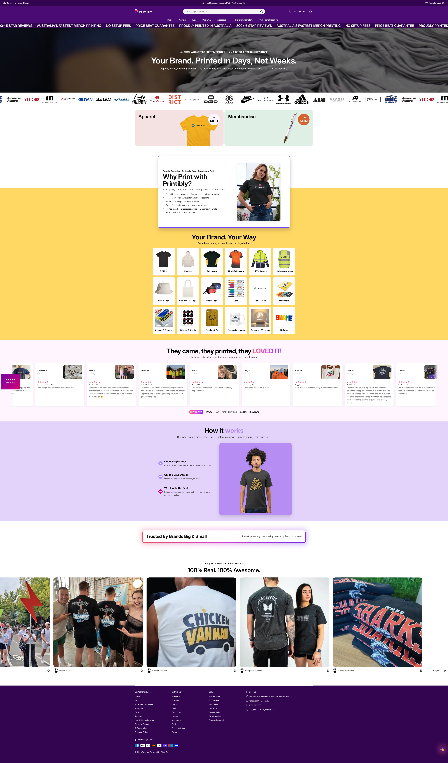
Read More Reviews (249, 412)
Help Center (7, 3)
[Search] (261, 11)
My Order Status (22, 3)
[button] (10, 381)
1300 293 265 (255, 705)
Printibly (145, 752)
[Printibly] (114, 99)
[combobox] (224, 11)
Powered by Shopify (159, 752)
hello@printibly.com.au (259, 701)
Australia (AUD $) (436, 3)
